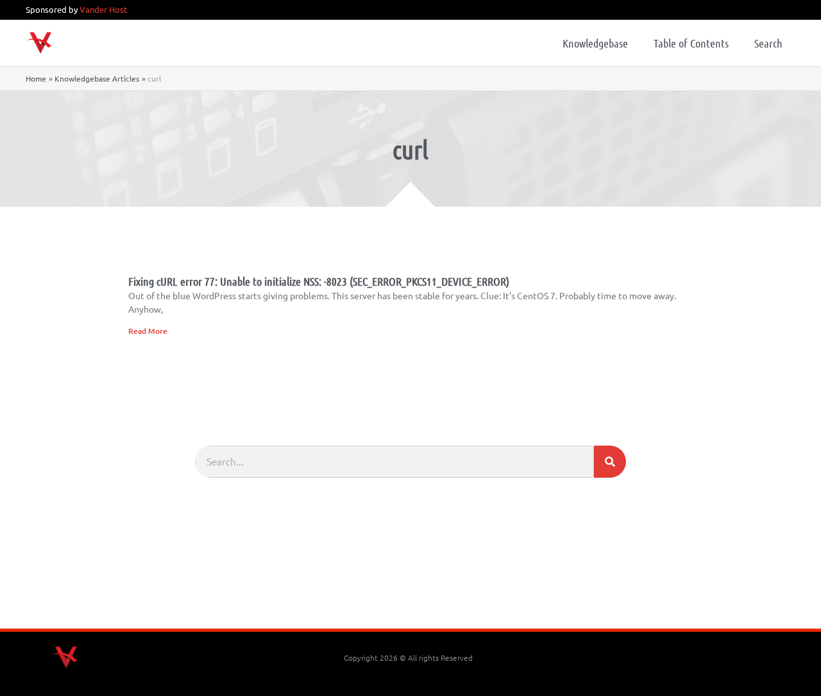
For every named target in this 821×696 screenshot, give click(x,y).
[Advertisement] (410, 593)
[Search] (610, 462)
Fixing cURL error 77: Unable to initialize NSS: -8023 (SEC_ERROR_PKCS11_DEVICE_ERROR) (318, 281)
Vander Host (103, 9)
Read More (147, 331)
